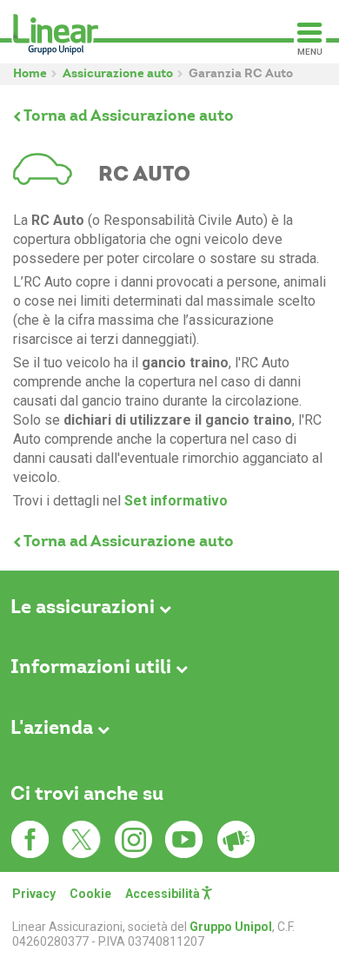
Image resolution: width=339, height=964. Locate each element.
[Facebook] (30, 839)
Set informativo (176, 500)
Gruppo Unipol (230, 927)
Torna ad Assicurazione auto (127, 115)
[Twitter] (82, 839)
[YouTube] (184, 839)
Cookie (90, 894)
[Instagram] (133, 839)
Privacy (34, 894)
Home (30, 73)
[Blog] (235, 839)
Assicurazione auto (118, 73)
